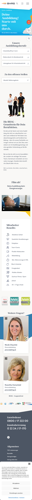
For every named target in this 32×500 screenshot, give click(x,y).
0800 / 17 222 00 (17, 420)
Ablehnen (16, 488)
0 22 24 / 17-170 (16, 428)
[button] (29, 464)
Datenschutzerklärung (13, 497)
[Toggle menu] (27, 3)
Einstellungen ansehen (16, 493)
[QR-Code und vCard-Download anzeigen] (6, 318)
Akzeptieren (16, 483)
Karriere (3, 10)
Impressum (21, 497)
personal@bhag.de (10, 350)
